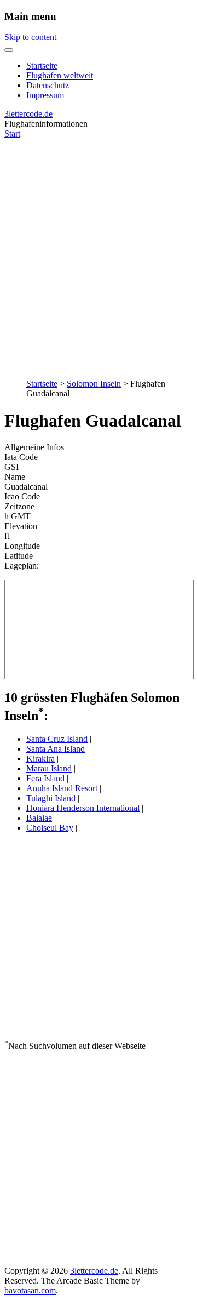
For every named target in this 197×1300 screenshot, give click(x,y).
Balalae (39, 817)
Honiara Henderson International (83, 808)
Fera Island (45, 778)
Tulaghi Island (51, 798)
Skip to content (30, 37)
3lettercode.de (28, 113)
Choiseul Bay (49, 827)
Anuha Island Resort (61, 788)
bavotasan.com (30, 1290)
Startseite (41, 65)
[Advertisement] (98, 252)
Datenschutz (47, 85)
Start (12, 133)
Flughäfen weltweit (59, 75)
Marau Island (49, 768)
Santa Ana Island (55, 748)
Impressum (45, 95)
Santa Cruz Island (57, 738)
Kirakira (40, 758)
